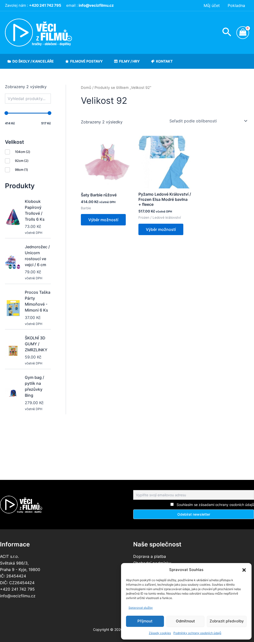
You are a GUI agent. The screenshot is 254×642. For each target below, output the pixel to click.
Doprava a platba (149, 556)
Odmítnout (185, 621)
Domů (86, 87)
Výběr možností (103, 219)
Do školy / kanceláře (33, 61)
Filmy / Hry (129, 61)
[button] (244, 570)
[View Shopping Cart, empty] (242, 32)
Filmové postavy (86, 61)
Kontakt (164, 61)
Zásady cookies (160, 633)
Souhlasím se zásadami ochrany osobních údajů (215, 504)
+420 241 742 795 (17, 589)
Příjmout (145, 621)
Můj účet (212, 5)
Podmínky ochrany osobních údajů (197, 633)
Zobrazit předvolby (227, 621)
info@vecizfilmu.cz (17, 595)
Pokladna (236, 5)
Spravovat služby (140, 607)
